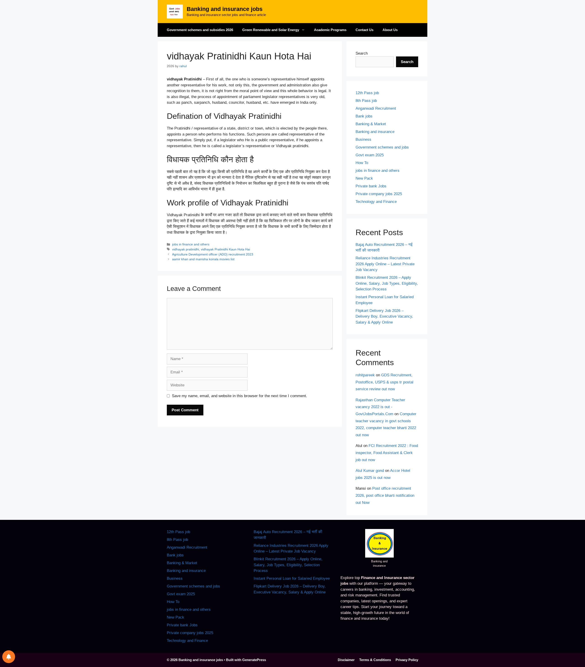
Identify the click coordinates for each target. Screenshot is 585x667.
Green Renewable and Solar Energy (270, 30)
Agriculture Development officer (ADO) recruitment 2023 (212, 254)
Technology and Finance (376, 201)
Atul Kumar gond (370, 470)
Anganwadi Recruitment (376, 108)
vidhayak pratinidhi (185, 249)
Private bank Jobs (371, 186)
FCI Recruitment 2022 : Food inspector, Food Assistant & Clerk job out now (387, 453)
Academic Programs (330, 30)
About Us (390, 30)
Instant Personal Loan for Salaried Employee (292, 578)
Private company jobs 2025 (379, 194)
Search (362, 53)
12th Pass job (367, 93)
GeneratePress (254, 660)
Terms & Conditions (375, 660)
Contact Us (364, 30)
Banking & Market (371, 124)
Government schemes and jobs (382, 147)
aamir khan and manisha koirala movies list (203, 259)
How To (362, 163)
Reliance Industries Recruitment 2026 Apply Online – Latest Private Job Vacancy (385, 264)
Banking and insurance (375, 132)
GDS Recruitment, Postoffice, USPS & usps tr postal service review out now (384, 382)
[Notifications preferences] (8, 656)
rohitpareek (365, 375)
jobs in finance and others (190, 244)
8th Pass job (366, 100)
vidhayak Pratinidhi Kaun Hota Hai (225, 249)
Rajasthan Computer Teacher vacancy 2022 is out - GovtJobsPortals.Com (380, 407)
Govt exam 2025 (370, 155)
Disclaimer (346, 660)
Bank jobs (364, 116)
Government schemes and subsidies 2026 (200, 30)
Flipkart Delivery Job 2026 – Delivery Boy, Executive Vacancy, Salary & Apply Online (384, 316)
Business (363, 139)
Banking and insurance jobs (225, 9)
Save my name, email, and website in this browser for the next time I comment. (239, 396)
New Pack (364, 178)
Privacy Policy (407, 660)
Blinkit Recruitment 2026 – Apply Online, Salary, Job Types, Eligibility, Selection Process (387, 283)
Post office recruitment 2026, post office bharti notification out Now (385, 495)
